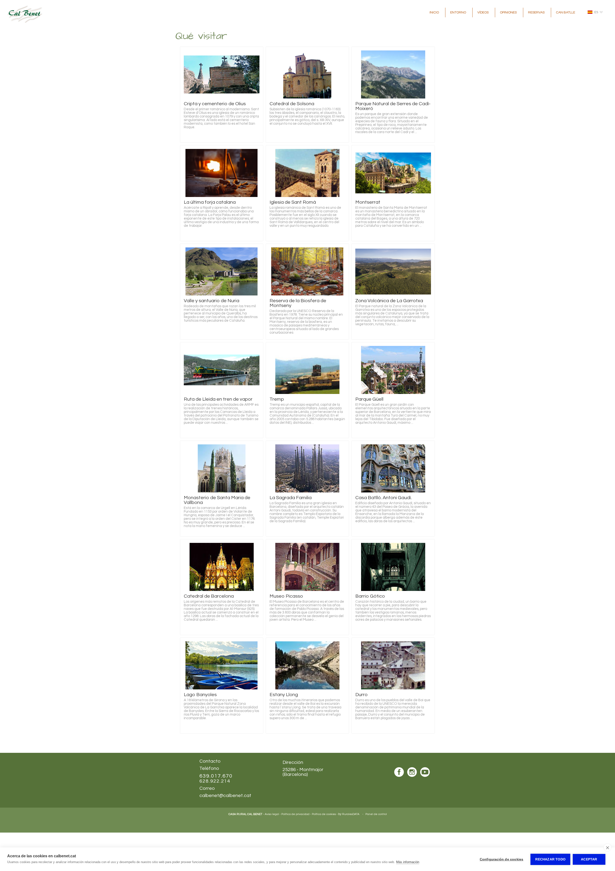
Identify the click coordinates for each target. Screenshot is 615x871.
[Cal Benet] (25, 22)
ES (596, 12)
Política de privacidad (295, 814)
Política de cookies (324, 814)
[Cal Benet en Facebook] (399, 772)
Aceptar (589, 859)
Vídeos (483, 12)
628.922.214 (214, 781)
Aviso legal (272, 814)
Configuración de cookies (501, 859)
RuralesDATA (350, 814)
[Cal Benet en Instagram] (412, 772)
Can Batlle (565, 12)
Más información (407, 862)
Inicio (434, 12)
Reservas (536, 12)
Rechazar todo (550, 859)
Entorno (458, 12)
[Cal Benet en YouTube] (425, 772)
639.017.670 (216, 776)
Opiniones (508, 12)
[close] (607, 847)
